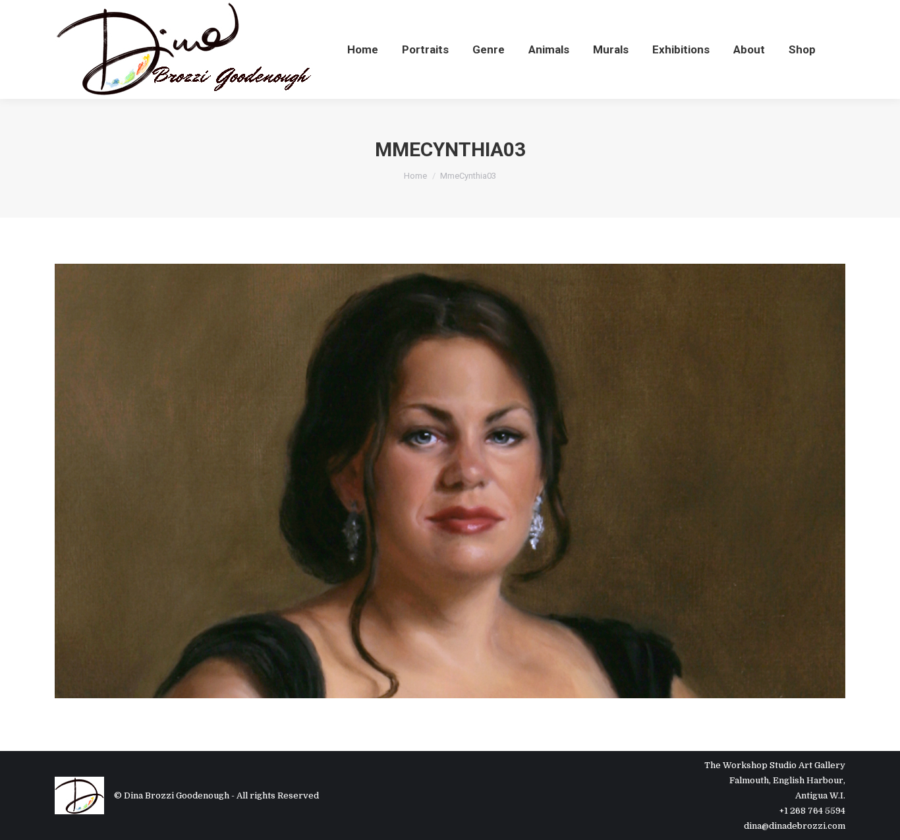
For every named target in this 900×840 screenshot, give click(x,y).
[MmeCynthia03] (450, 481)
